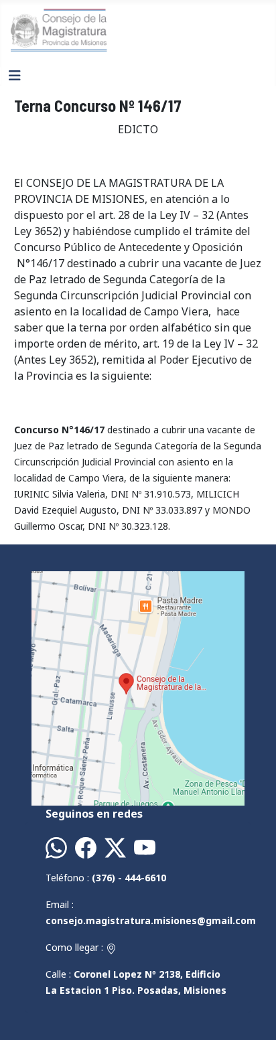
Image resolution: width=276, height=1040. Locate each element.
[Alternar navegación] (14, 76)
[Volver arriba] (252, 1015)
